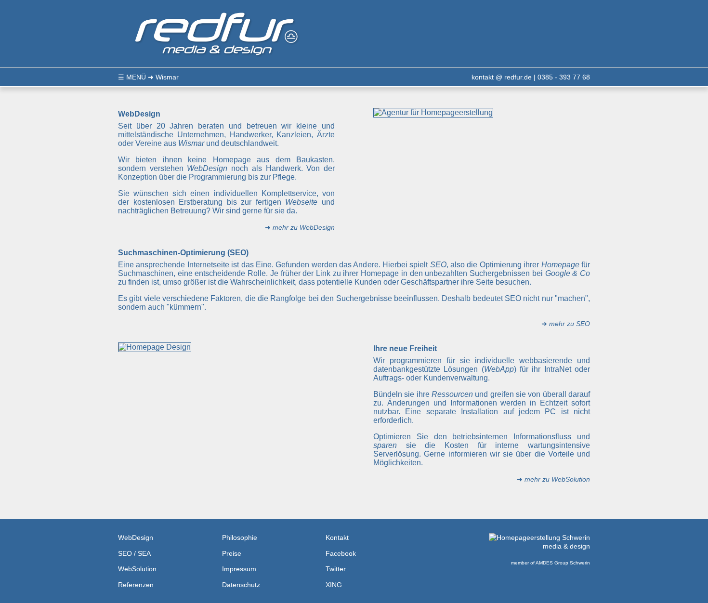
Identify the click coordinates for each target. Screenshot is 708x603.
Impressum (239, 569)
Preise (231, 553)
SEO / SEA (134, 553)
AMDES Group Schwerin (563, 562)
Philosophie (239, 537)
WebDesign (135, 537)
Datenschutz (241, 585)
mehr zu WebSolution (557, 479)
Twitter (336, 569)
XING (334, 585)
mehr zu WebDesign (304, 227)
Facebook (341, 553)
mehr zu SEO (569, 324)
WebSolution (137, 569)
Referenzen (136, 585)
